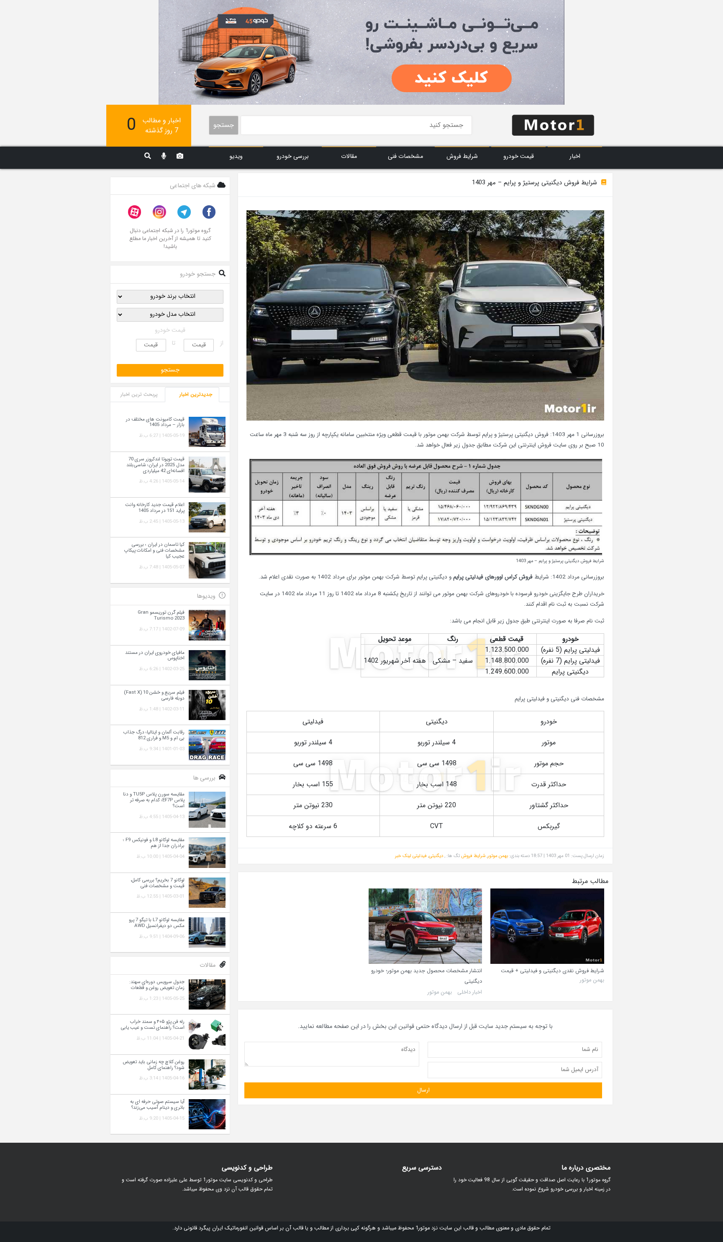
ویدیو (236, 156)
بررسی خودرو (293, 156)
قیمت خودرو (518, 156)
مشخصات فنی (405, 156)
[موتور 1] (553, 124)
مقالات (349, 156)
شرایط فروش (462, 156)
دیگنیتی (436, 856)
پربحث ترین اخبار (139, 394)
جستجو (223, 125)
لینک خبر (403, 856)
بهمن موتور (497, 856)
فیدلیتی (420, 856)
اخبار (574, 156)
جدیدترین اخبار (195, 394)
